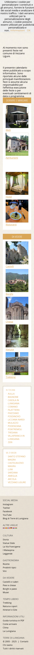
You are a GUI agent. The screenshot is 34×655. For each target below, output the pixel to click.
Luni (10, 469)
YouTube (7, 515)
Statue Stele (9, 543)
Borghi (9, 294)
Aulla (11, 393)
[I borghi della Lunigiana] (17, 270)
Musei (6, 592)
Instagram (8, 504)
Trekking (11, 377)
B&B (8, 130)
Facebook (7, 511)
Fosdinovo (14, 416)
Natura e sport (10, 606)
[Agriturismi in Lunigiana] (17, 134)
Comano (13, 406)
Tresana (13, 432)
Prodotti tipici (9, 567)
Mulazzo (13, 422)
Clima (5, 627)
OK (28, 30)
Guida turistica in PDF (13, 620)
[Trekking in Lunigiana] (17, 353)
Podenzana (14, 426)
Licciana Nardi (16, 419)
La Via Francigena (11, 546)
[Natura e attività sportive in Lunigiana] (17, 325)
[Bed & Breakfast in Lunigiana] (17, 106)
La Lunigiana (9, 631)
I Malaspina (8, 550)
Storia (6, 539)
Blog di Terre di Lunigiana (15, 518)
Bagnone (13, 396)
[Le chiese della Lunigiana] (17, 297)
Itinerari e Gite (10, 610)
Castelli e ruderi (10, 582)
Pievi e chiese (9, 585)
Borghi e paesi (10, 589)
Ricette (6, 564)
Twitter (6, 508)
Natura (10, 349)
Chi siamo (8, 645)
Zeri (10, 442)
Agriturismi (12, 157)
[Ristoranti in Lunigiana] (17, 200)
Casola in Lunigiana (13, 402)
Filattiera (14, 409)
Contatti (24, 641)
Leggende (7, 553)
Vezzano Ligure (17, 482)
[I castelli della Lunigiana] (17, 242)
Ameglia (12, 475)
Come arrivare (10, 624)
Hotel (9, 197)
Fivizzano (13, 413)
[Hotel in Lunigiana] (17, 173)
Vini (5, 571)
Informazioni (17, 30)
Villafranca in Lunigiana (16, 437)
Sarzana (13, 472)
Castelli (10, 266)
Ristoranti (11, 224)
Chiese (9, 321)
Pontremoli (15, 429)
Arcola (12, 479)
